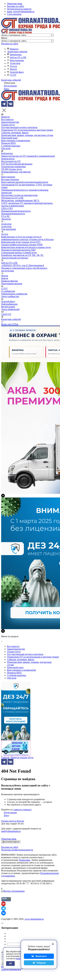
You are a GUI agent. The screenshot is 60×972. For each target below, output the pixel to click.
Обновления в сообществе (14, 294)
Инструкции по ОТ (11, 161)
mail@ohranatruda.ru (11, 831)
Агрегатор (15, 63)
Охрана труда (8, 124)
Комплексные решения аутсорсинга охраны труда (26, 247)
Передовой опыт (9, 138)
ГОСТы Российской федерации (16, 164)
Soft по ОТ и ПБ (18, 57)
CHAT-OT (6, 314)
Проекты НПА (8, 143)
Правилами (24, 860)
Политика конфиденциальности (17, 850)
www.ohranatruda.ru (34, 919)
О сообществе (8, 291)
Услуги (13, 66)
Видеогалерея (8, 306)
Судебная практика (10, 146)
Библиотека (16, 54)
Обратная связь (14, 3)
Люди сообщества (10, 296)
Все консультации (10, 179)
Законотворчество (10, 122)
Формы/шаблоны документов (16, 172)
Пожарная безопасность (13, 213)
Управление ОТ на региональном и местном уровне (27, 130)
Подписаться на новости (19, 9)
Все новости (7, 119)
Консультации (17, 60)
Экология (6, 219)
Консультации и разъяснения (15, 140)
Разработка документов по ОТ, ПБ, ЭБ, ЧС (22, 255)
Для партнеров (8, 229)
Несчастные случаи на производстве (19, 195)
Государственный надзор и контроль (19, 127)
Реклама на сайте (15, 6)
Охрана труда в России (12, 821)
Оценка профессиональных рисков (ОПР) (22, 244)
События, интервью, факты (14, 132)
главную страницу (22, 809)
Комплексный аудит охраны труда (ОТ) (20, 242)
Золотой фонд (17, 72)
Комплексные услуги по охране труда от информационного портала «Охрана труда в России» (27, 238)
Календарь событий (17, 51)
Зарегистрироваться (11, 969)
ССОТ (13, 75)
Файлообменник (9, 304)
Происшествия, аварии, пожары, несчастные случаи (27, 135)
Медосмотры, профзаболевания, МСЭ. (20, 200)
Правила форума (9, 281)
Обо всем (5, 148)
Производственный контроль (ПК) (18, 250)
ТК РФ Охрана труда (11, 169)
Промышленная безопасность (16, 211)
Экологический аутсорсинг (14, 258)
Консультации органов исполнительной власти (24, 182)
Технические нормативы (13, 166)
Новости (14, 49)
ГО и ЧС (5, 216)
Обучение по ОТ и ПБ (12, 198)
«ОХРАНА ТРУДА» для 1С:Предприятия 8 (22, 265)
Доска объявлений (10, 309)
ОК (10, 963)
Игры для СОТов (9, 324)
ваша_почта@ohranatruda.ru (20, 11)
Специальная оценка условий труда (19, 252)
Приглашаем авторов (11, 283)
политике (20, 958)
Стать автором (14, 14)
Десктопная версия (10, 842)
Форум (13, 69)
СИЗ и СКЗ (7, 208)
